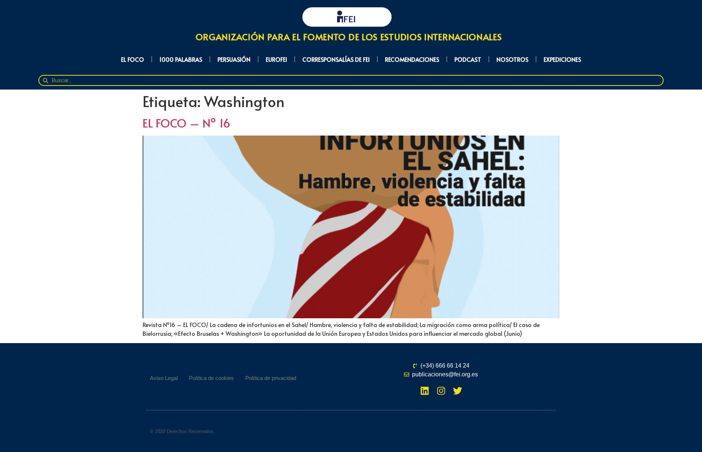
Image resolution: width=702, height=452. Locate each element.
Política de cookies (211, 378)
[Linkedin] (424, 390)
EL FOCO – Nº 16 (186, 123)
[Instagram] (441, 390)
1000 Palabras (180, 59)
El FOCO (132, 59)
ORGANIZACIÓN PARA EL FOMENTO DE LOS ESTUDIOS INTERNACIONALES (349, 37)
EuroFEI (276, 59)
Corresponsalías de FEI (336, 59)
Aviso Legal (164, 378)
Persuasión (234, 59)
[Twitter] (457, 390)
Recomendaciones (412, 59)
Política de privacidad (270, 378)
